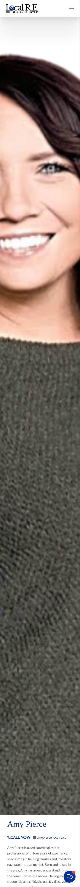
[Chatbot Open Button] (70, 877)
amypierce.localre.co (51, 837)
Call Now (20, 837)
